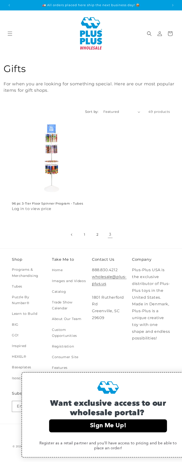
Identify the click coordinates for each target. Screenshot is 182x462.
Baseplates (21, 367)
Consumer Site (65, 357)
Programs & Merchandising (25, 272)
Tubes (17, 286)
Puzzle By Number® (20, 300)
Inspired (19, 346)
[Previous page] (72, 234)
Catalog (59, 291)
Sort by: (92, 112)
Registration (63, 346)
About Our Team (66, 319)
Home (57, 270)
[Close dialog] (172, 377)
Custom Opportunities (64, 333)
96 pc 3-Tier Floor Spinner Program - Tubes (47, 203)
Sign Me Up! (91, 426)
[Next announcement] (173, 5)
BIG (15, 324)
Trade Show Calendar (62, 305)
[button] (10, 33)
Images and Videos (69, 281)
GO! (15, 335)
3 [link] (110, 234)
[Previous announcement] (9, 5)
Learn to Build (24, 313)
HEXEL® (19, 356)
